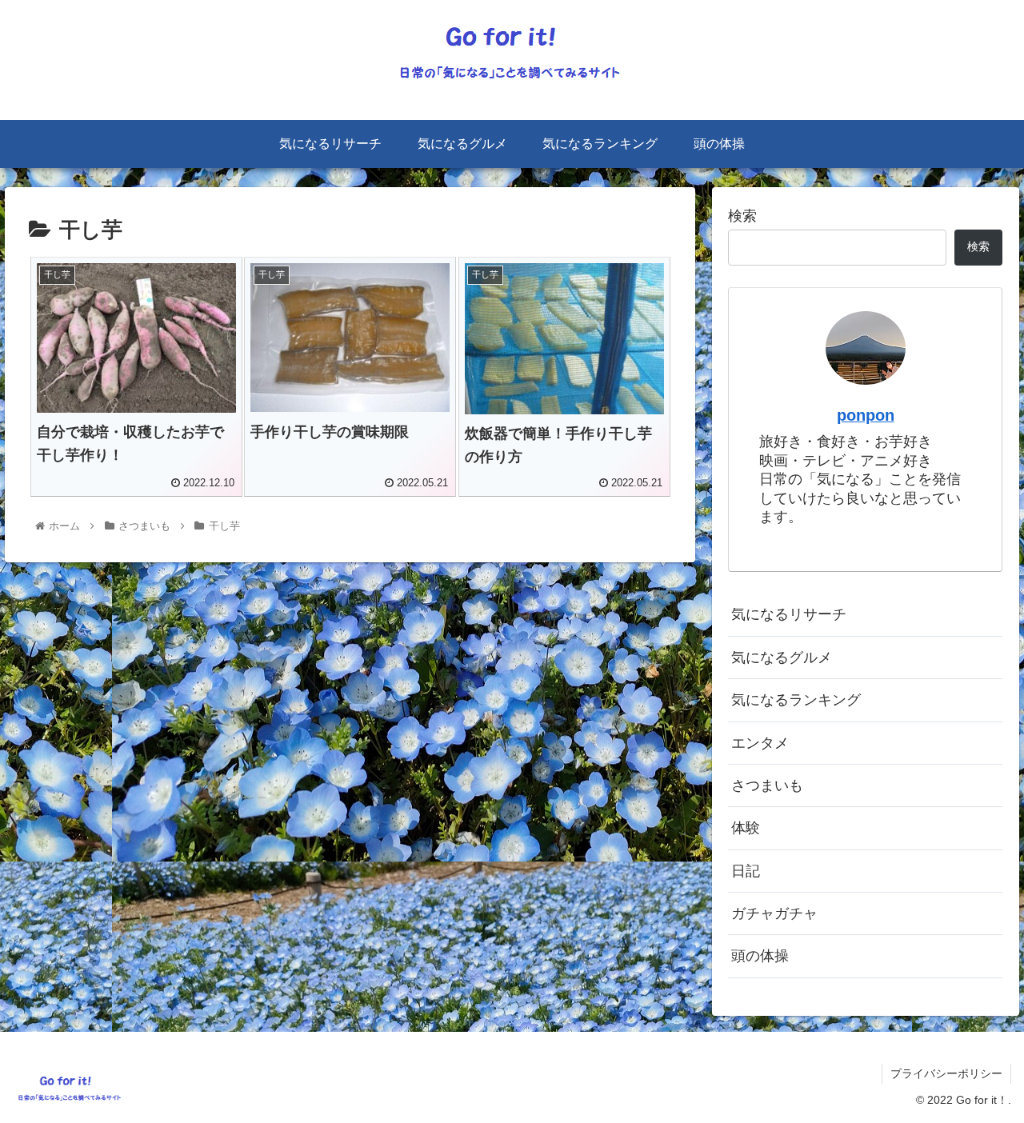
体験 (745, 828)
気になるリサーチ (788, 614)
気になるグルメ (781, 657)
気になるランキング (796, 700)
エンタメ (760, 743)
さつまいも (767, 785)
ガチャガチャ (774, 913)
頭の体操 (760, 956)
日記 (745, 871)
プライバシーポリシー (946, 1073)
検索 (742, 216)
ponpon (865, 415)
